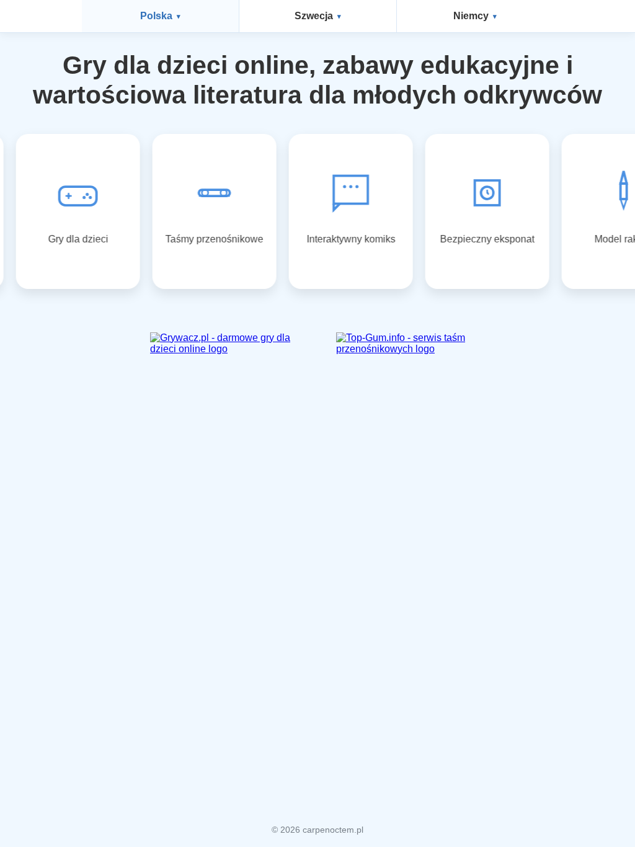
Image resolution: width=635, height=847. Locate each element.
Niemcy (471, 16)
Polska (156, 16)
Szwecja (314, 16)
